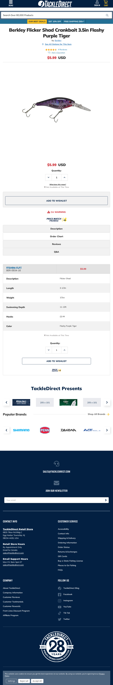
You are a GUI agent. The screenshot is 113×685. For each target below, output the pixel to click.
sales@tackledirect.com (13, 553)
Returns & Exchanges (67, 552)
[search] (107, 15)
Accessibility (63, 529)
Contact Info (63, 533)
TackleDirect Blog (71, 588)
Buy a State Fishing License (70, 561)
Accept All (37, 681)
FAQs (60, 570)
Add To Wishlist (56, 200)
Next (106, 402)
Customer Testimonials (13, 601)
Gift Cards (62, 556)
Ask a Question (58, 52)
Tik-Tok (66, 613)
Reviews (56, 244)
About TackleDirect (11, 588)
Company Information (13, 592)
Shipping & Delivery (67, 538)
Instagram (68, 600)
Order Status (64, 547)
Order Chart (56, 236)
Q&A (56, 251)
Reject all (24, 681)
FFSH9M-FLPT (14, 267)
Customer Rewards (11, 606)
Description (56, 228)
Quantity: (56, 170)
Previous (6, 402)
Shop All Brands (97, 414)
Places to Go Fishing (67, 565)
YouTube (67, 606)
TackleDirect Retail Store (18, 529)
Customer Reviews (11, 597)
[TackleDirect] (55, 4)
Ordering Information (67, 542)
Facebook (67, 594)
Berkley (58, 40)
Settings (11, 681)
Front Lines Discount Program (16, 611)
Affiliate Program (10, 615)
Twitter (66, 619)
